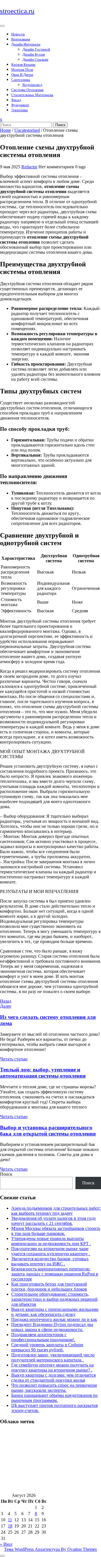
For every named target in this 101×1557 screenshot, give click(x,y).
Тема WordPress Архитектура (50, 1549)
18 (10, 1526)
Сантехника (20, 80)
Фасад (16, 100)
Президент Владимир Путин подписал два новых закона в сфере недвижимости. (52, 1327)
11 (10, 1519)
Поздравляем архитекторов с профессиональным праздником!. (43, 1337)
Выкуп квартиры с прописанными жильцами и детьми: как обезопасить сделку (54, 1312)
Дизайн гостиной (36, 49)
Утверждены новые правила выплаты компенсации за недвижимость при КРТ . (51, 1241)
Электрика (19, 110)
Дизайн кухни (33, 54)
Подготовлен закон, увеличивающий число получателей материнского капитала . (53, 1357)
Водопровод (32, 85)
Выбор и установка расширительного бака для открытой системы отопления (48, 1131)
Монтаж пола (22, 69)
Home (5, 130)
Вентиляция (20, 39)
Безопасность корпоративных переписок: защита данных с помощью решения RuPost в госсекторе (54, 1273)
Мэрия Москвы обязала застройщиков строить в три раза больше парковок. (55, 1231)
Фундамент (20, 105)
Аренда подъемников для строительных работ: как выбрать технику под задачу (56, 1211)
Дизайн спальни (35, 59)
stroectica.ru (17, 11)
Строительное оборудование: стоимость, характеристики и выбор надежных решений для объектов (54, 1299)
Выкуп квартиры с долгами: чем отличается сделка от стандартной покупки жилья (53, 1378)
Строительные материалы (32, 95)
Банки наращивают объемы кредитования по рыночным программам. (54, 1398)
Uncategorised (27, 130)
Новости (18, 34)
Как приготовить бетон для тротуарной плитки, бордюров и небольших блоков (49, 1286)
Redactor (29, 166)
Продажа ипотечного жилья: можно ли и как (54, 1319)
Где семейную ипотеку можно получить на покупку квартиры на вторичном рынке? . (52, 1367)
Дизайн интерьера (25, 44)
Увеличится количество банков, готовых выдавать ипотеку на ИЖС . (50, 1261)
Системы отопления (27, 90)
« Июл (6, 1544)
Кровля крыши (23, 64)
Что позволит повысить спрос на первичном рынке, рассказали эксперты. (54, 1388)
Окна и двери (22, 74)
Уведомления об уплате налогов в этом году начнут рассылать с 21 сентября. (53, 1221)
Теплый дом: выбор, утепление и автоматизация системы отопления (43, 1073)
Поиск (60, 125)
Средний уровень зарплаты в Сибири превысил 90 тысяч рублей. (47, 1347)
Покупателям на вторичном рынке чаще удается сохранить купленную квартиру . (50, 1251)
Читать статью (13, 1059)
